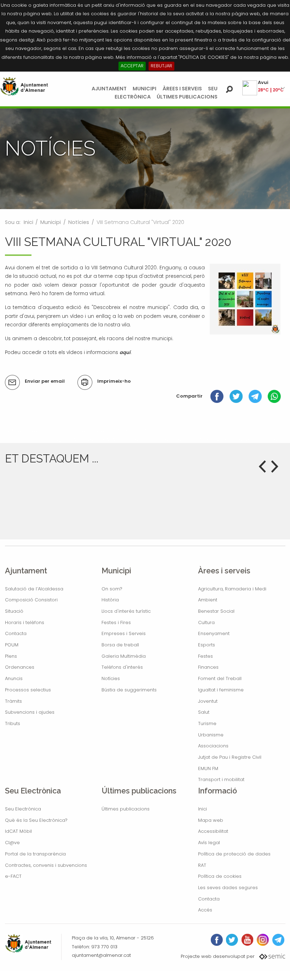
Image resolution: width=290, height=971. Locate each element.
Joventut (208, 701)
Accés (205, 910)
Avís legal (209, 842)
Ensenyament (214, 633)
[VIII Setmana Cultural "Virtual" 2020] (245, 298)
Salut (203, 712)
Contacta (16, 633)
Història (110, 599)
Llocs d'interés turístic (126, 611)
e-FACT (13, 876)
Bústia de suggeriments (129, 689)
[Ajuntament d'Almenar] (24, 86)
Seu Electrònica (23, 809)
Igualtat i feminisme (221, 689)
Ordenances (19, 667)
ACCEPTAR (132, 65)
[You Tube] (247, 940)
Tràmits (13, 701)
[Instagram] (263, 940)
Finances (208, 667)
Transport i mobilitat (221, 779)
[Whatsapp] (274, 396)
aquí (125, 352)
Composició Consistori (31, 599)
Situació (14, 611)
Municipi (144, 88)
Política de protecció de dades (234, 854)
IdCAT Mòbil (18, 831)
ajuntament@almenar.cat (101, 955)
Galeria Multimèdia (124, 656)
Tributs (12, 723)
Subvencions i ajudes (29, 712)
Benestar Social (216, 611)
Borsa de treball (120, 644)
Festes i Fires (116, 622)
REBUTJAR (161, 65)
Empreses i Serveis (124, 633)
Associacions (213, 745)
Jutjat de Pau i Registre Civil (229, 757)
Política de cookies (220, 876)
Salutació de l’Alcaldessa (34, 588)
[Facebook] (217, 396)
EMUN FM (208, 768)
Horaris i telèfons (24, 622)
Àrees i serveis (182, 88)
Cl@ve (12, 842)
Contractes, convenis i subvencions (46, 865)
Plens (11, 656)
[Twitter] (236, 396)
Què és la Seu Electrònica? (36, 820)
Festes (205, 656)
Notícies (78, 222)
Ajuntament (109, 88)
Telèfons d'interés (122, 667)
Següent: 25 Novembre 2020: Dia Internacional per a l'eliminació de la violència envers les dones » (167, 439)
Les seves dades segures (228, 887)
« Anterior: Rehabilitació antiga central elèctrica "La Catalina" (76, 431)
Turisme (207, 723)
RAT (202, 865)
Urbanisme (211, 734)
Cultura (206, 622)
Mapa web (210, 820)
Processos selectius (28, 689)
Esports (206, 644)
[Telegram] (255, 396)
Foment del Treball (220, 678)
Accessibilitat (213, 831)
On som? (112, 588)
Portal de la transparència (35, 854)
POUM (11, 644)
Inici (28, 222)
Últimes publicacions (187, 96)
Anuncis (14, 678)
